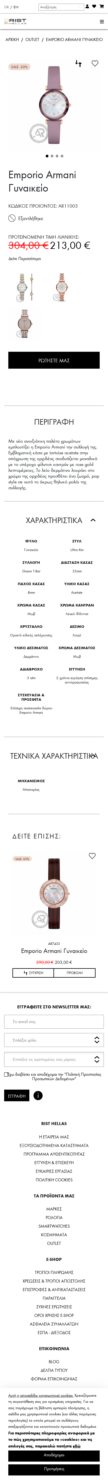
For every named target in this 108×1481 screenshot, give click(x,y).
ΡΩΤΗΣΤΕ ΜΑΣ (54, 360)
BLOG (54, 1361)
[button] (46, 155)
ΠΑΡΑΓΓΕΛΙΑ (54, 1298)
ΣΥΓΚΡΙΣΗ (36, 972)
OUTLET (32, 39)
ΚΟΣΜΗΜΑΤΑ (54, 1234)
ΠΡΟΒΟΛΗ (75, 972)
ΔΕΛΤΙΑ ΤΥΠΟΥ (54, 1370)
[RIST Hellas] (15, 21)
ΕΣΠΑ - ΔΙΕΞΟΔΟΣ (54, 1332)
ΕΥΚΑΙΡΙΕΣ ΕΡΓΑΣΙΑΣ (54, 1171)
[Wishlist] (95, 62)
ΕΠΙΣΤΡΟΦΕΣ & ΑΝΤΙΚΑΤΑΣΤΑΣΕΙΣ (54, 1289)
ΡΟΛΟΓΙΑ (54, 1217)
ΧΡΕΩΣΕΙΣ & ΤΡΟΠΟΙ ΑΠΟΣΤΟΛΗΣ (54, 1281)
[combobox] (61, 6)
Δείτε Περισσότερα (25, 258)
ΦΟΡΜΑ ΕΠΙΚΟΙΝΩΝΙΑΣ (54, 1378)
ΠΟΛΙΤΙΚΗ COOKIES (54, 1179)
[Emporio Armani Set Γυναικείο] (25, 287)
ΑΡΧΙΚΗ (12, 39)
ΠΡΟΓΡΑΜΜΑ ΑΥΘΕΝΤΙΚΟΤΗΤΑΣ (54, 1154)
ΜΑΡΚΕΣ (54, 1209)
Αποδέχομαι (54, 1454)
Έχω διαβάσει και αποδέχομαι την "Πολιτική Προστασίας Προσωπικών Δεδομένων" (54, 1076)
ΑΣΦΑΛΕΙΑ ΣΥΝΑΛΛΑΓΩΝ (54, 1324)
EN (16, 6)
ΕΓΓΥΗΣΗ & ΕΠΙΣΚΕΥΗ (54, 1162)
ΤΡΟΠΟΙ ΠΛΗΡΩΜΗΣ (54, 1272)
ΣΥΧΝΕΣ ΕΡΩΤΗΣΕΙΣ (54, 1306)
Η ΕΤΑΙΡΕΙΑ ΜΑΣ (54, 1137)
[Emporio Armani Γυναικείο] (62, 287)
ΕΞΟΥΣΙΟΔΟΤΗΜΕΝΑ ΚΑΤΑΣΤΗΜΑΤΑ (54, 1145)
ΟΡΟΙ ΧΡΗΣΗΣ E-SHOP (54, 1315)
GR (6, 6)
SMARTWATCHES (54, 1226)
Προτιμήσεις (54, 1468)
